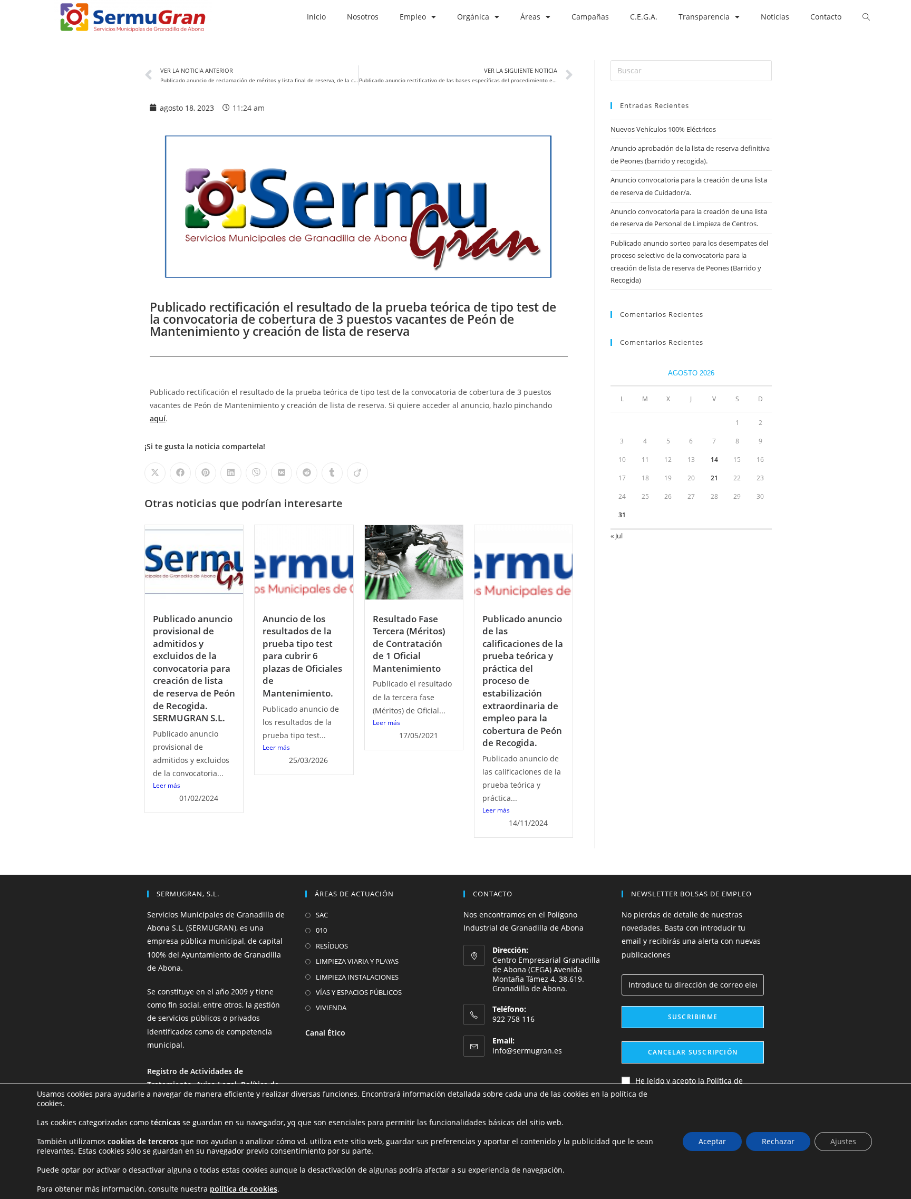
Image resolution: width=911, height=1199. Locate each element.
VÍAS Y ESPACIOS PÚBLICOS (359, 992)
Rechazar (778, 1141)
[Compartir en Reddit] (306, 473)
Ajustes (843, 1141)
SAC (322, 915)
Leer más (166, 785)
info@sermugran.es (527, 1051)
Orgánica (473, 17)
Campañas (590, 17)
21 (714, 477)
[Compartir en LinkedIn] (230, 473)
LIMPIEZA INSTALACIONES (357, 977)
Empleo (413, 17)
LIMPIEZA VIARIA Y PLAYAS (357, 961)
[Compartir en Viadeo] (357, 473)
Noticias (775, 17)
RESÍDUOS (332, 946)
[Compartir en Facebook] (180, 473)
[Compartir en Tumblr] (332, 473)
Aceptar (712, 1141)
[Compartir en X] (155, 473)
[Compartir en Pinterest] (205, 473)
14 (714, 459)
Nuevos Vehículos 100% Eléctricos (663, 129)
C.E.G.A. (643, 17)
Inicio (316, 17)
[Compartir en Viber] (256, 473)
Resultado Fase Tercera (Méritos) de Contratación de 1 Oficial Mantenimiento (409, 643)
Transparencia (704, 17)
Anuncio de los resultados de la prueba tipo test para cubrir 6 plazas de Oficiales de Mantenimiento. (302, 656)
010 (321, 930)
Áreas (530, 17)
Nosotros (363, 17)
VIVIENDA (331, 1007)
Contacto (825, 17)
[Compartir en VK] (281, 473)
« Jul (616, 535)
